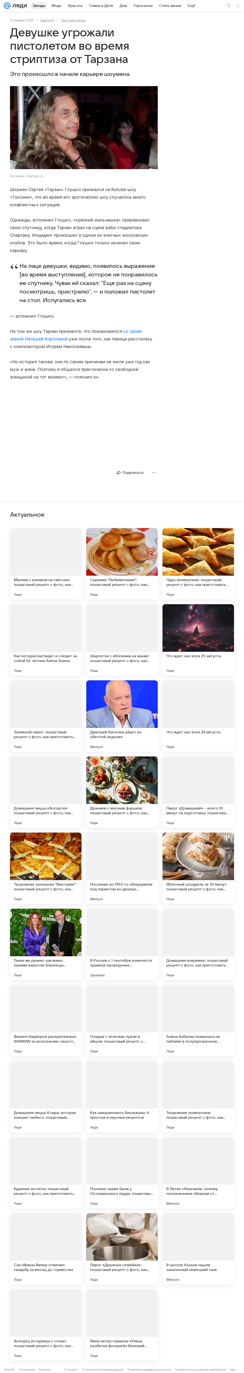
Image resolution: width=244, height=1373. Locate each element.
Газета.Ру (47, 20)
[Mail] (7, 5)
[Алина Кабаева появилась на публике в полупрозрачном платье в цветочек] (198, 1020)
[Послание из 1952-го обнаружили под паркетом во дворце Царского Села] (122, 868)
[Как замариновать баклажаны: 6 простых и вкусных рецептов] (122, 1096)
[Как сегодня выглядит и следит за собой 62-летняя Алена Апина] (45, 640)
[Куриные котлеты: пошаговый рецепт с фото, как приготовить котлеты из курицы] (45, 1172)
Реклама (45, 1369)
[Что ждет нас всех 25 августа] (198, 640)
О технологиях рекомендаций (102, 1369)
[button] (84, 128)
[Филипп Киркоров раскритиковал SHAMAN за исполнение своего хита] (45, 1020)
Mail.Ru (10, 1369)
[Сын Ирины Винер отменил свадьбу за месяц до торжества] (45, 1249)
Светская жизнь (73, 20)
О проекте (71, 1369)
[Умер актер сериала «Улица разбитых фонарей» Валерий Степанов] (122, 1325)
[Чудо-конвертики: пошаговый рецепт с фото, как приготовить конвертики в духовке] (198, 563)
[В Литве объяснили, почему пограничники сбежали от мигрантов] (198, 1172)
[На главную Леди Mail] (18, 5)
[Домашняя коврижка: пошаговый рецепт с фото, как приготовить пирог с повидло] (198, 944)
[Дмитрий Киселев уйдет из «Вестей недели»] (122, 716)
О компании (27, 1369)
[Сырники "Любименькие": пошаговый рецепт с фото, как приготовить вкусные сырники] (122, 563)
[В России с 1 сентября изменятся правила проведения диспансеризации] (122, 944)
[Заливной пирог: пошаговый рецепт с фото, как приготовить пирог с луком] (45, 716)
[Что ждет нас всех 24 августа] (198, 716)
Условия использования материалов (200, 1369)
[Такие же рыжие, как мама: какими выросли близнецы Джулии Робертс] (45, 944)
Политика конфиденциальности (149, 1369)
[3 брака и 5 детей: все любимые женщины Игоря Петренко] (198, 1325)
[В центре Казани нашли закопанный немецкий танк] (198, 1249)
